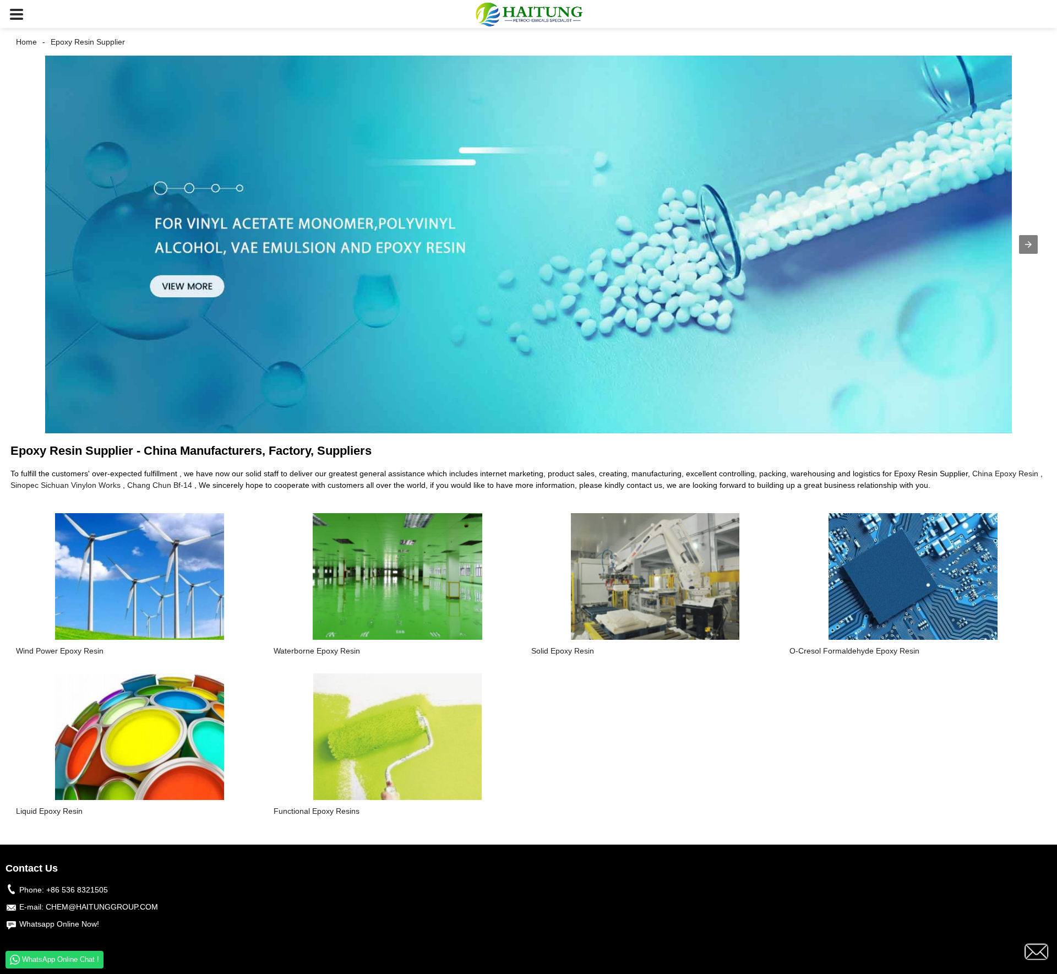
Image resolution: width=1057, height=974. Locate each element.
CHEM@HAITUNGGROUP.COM (102, 906)
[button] (16, 14)
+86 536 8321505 (77, 889)
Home (26, 41)
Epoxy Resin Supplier (88, 41)
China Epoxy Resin (1005, 473)
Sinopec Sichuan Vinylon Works (65, 485)
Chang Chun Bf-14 (159, 485)
